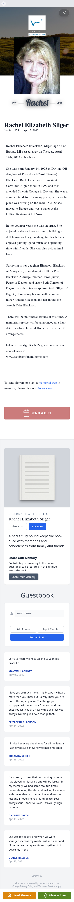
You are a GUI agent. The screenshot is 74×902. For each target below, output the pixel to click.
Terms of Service (46, 886)
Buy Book (37, 526)
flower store (44, 388)
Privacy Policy (27, 886)
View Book (18, 526)
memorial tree (48, 382)
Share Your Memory (23, 576)
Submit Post (37, 637)
